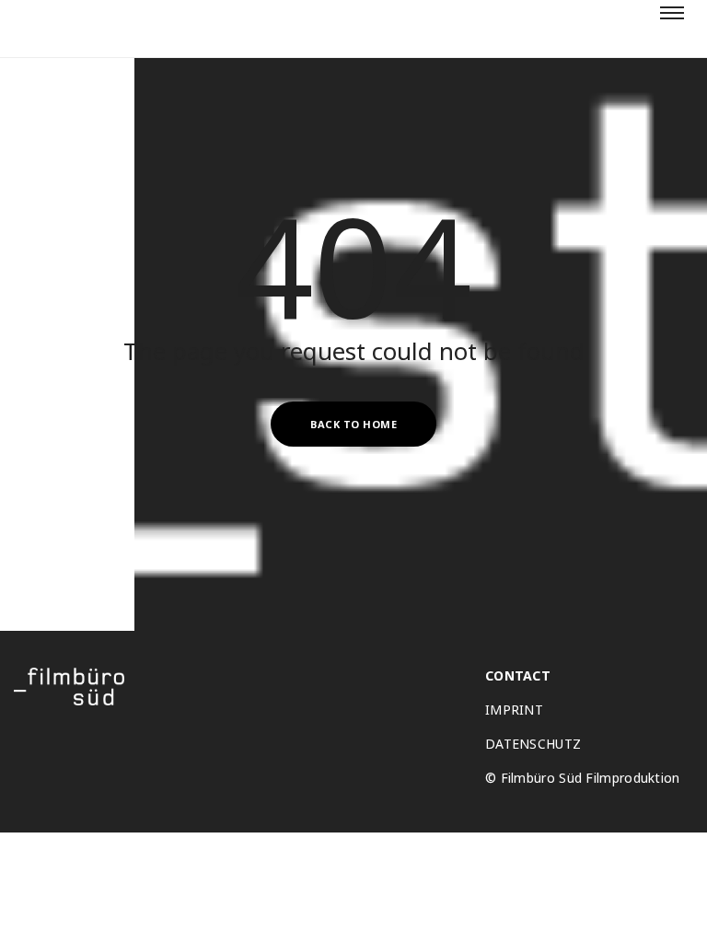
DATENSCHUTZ (533, 744)
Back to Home (353, 424)
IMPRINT (514, 710)
